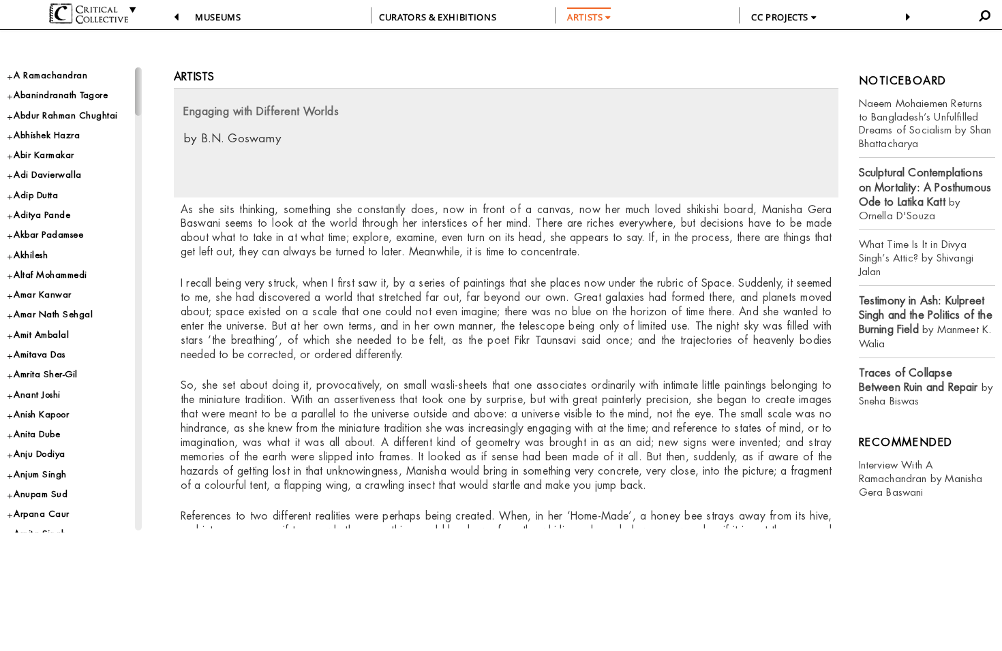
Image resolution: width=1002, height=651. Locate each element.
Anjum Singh (40, 474)
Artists (194, 76)
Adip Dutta (36, 195)
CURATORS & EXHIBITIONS (437, 17)
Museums (218, 17)
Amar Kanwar (43, 294)
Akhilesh (31, 255)
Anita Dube (37, 434)
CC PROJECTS (781, 17)
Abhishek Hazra (47, 135)
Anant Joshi (37, 394)
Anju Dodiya (39, 454)
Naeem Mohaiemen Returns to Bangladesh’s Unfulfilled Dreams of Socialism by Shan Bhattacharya (925, 123)
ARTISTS (586, 17)
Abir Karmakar (44, 155)
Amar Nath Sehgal (53, 314)
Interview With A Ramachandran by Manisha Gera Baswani (921, 478)
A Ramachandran (50, 75)
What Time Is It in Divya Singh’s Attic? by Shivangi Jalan (916, 258)
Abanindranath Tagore (61, 95)
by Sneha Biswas (926, 387)
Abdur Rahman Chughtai (66, 115)
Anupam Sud (40, 494)
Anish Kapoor (41, 414)
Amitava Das (39, 354)
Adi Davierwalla (48, 174)
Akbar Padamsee (48, 234)
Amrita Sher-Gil (46, 374)
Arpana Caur (42, 514)
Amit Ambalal (41, 334)
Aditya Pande (42, 215)
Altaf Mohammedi (50, 275)
